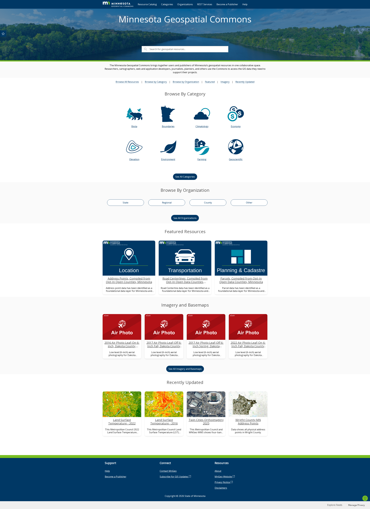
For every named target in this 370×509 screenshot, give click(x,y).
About (218, 471)
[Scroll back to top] (365, 498)
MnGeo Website (224, 476)
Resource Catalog (147, 4)
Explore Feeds (334, 505)
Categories (167, 4)
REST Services (204, 4)
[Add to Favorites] (3, 33)
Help (244, 4)
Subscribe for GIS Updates (174, 476)
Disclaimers (221, 487)
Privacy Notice (223, 482)
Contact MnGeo (168, 471)
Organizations (185, 4)
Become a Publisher (227, 4)
